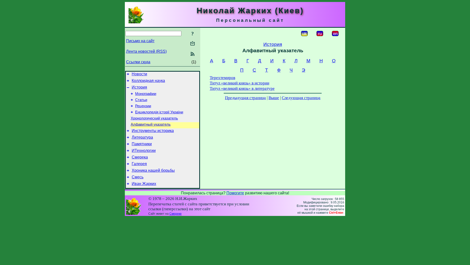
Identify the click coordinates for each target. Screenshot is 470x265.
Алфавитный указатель (151, 124)
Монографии (145, 94)
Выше (274, 97)
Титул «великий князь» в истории (239, 83)
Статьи (141, 100)
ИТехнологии (144, 150)
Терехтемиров (222, 77)
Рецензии (143, 106)
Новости (139, 74)
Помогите (235, 193)
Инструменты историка (153, 131)
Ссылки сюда (138, 62)
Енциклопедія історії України (159, 112)
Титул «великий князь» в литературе (242, 88)
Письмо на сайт (140, 41)
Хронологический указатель (154, 118)
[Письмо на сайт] (192, 44)
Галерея (139, 164)
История (139, 87)
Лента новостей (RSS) (146, 51)
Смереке (175, 213)
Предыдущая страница (245, 97)
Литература (142, 137)
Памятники (142, 144)
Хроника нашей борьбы (153, 170)
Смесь (137, 177)
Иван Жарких (144, 184)
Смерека (140, 157)
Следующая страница (301, 97)
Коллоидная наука (148, 81)
